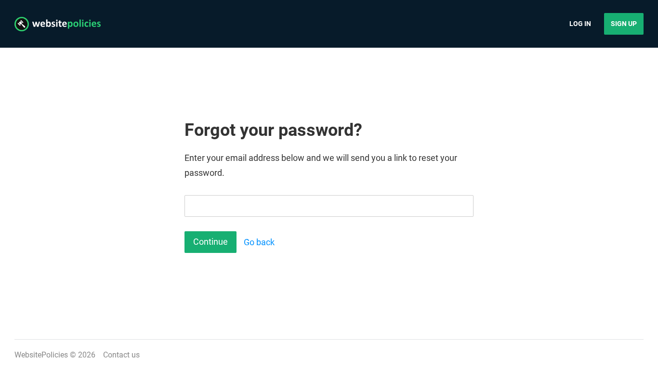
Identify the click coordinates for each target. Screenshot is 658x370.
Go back (259, 242)
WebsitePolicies (41, 354)
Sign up (624, 23)
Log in (580, 23)
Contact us (121, 354)
